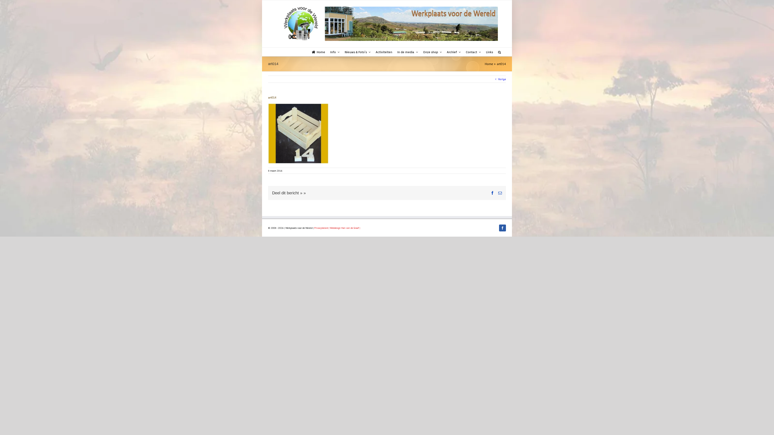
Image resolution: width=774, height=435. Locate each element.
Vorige (502, 79)
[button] (499, 52)
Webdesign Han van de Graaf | (345, 227)
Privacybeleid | (322, 227)
